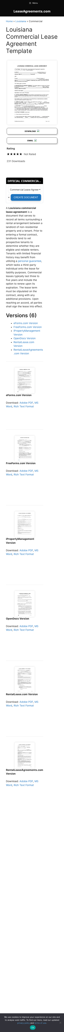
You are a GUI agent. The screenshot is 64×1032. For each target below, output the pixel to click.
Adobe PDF (26, 402)
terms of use (40, 1023)
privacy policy (23, 1023)
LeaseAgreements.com (32, 11)
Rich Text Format (24, 406)
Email (30, 140)
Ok (32, 1027)
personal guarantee (29, 261)
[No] (60, 1022)
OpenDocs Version (25, 338)
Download (30, 131)
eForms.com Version (26, 323)
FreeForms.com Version (28, 327)
